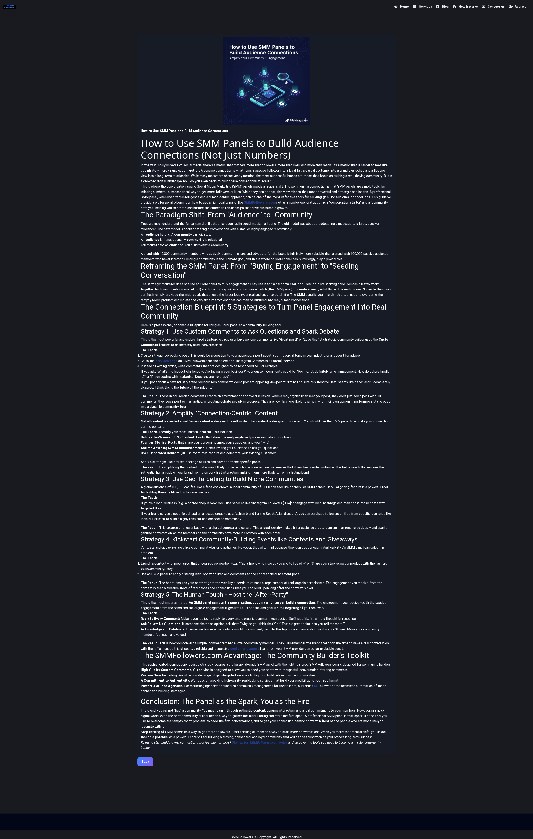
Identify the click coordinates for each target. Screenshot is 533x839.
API (316, 686)
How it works (468, 7)
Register (521, 7)
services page (166, 361)
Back (145, 761)
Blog (445, 7)
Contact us (496, 7)
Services (425, 7)
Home (404, 7)
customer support (244, 649)
